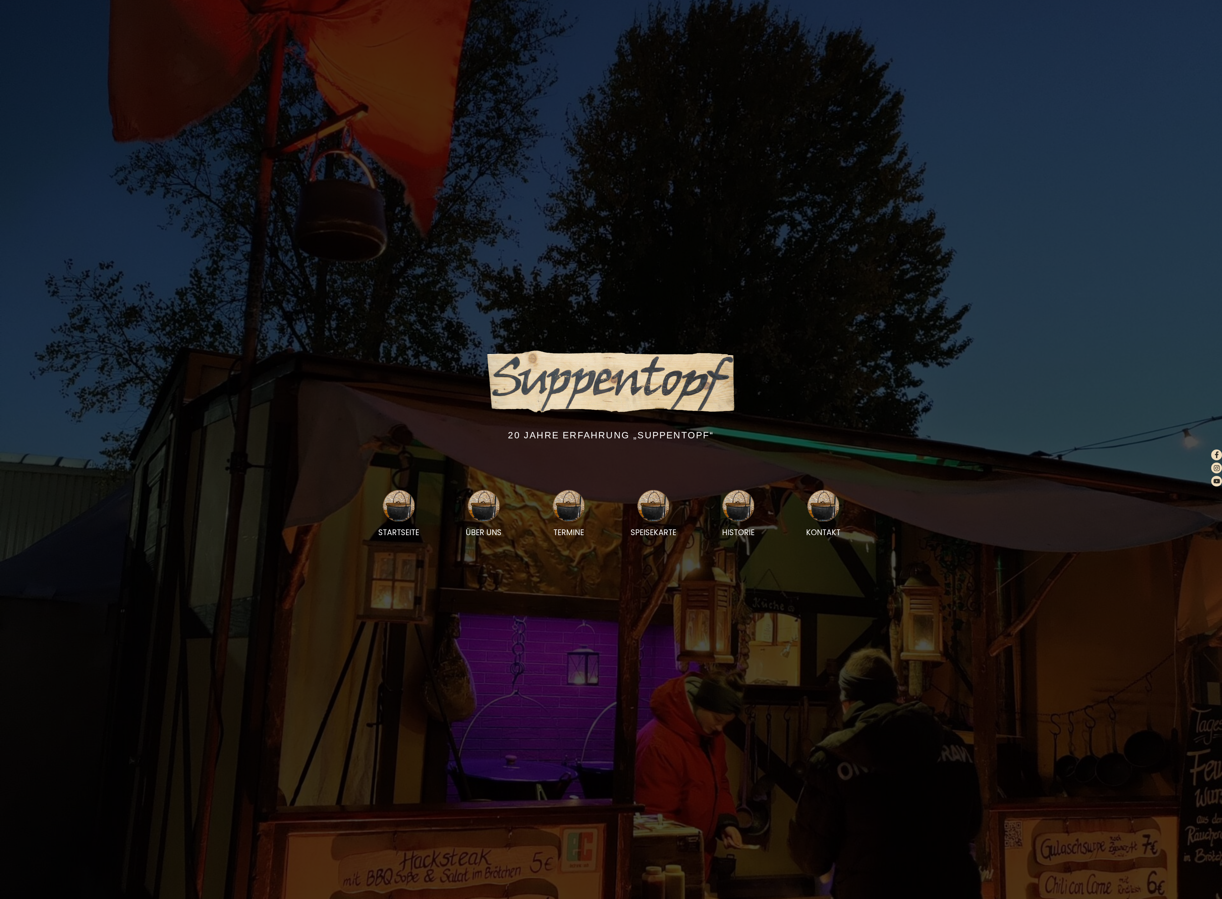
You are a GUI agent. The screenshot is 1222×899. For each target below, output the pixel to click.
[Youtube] (1216, 481)
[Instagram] (1216, 468)
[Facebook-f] (1216, 455)
